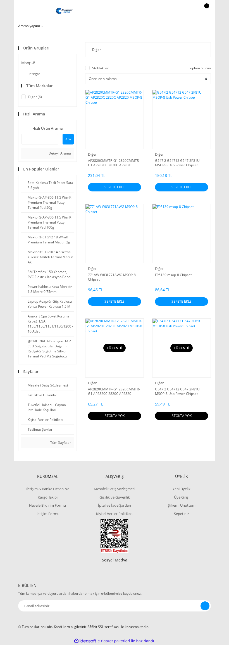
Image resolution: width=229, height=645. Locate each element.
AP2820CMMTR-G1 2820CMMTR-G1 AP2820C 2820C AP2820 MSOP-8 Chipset (114, 162)
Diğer (92, 154)
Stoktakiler (100, 68)
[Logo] (64, 11)
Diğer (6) (35, 96)
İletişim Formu (47, 513)
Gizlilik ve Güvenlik (114, 497)
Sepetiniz (181, 513)
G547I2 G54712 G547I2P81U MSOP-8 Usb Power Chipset (177, 162)
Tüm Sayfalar (60, 442)
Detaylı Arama (59, 153)
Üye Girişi (181, 497)
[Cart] (206, 11)
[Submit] (205, 605)
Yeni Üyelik (181, 488)
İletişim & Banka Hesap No (48, 488)
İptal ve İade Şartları (114, 505)
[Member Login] (187, 11)
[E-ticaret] (113, 641)
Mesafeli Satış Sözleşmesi (114, 488)
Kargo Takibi (48, 497)
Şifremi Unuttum (181, 505)
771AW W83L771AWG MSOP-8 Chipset (112, 277)
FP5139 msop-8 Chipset (173, 275)
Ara (68, 139)
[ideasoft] (85, 641)
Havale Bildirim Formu (47, 505)
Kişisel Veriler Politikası (114, 513)
